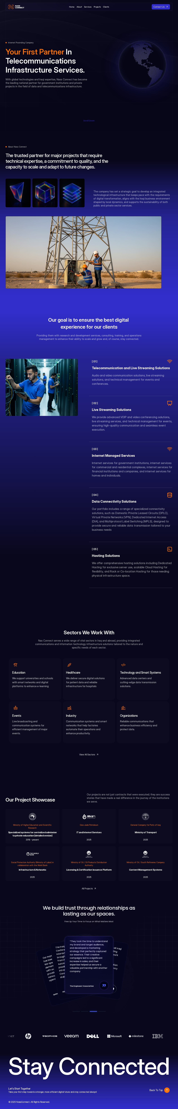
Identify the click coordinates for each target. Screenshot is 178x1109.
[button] (167, 1090)
